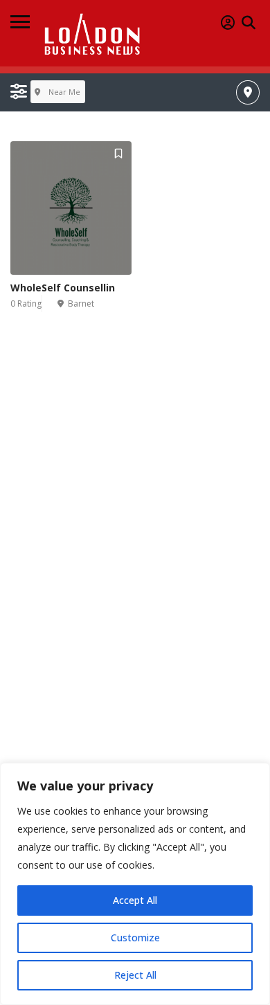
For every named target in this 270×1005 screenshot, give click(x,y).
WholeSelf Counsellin (62, 287)
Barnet (81, 303)
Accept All (135, 900)
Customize (135, 937)
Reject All (135, 974)
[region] (135, 884)
